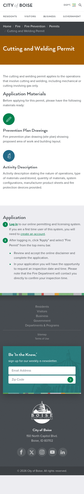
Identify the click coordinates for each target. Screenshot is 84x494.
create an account (33, 234)
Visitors (30, 16)
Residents (10, 16)
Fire (18, 26)
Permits (54, 26)
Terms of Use (42, 339)
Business (49, 16)
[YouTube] (52, 453)
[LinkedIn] (62, 453)
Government (72, 16)
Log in (13, 224)
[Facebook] (21, 453)
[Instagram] (42, 453)
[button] (70, 380)
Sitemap (42, 334)
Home (7, 26)
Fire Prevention (34, 26)
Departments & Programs (42, 325)
